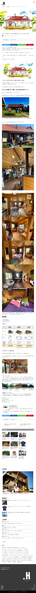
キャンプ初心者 (18, 550)
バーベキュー (12, 555)
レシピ (31, 555)
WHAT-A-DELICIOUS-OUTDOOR (13, 547)
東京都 (4, 560)
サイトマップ (33, 587)
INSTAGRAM (2, 587)
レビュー (4, 556)
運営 (34, 586)
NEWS (4, 547)
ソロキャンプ (17, 553)
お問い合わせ (33, 589)
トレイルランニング (25, 553)
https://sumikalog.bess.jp (6, 321)
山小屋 (25, 558)
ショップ (11, 553)
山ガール (20, 558)
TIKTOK (2, 588)
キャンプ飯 (4, 552)
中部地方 (17, 556)
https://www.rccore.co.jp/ (6, 401)
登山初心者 (30, 560)
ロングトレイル (10, 556)
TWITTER (2, 585)
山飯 (29, 558)
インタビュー (19, 549)
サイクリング (5, 553)
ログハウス (15, 39)
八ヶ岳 (4, 558)
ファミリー (25, 555)
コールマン (25, 552)
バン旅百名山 (5, 555)
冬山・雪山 (9, 558)
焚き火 (14, 560)
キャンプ (4, 550)
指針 (34, 585)
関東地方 (19, 561)
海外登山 (9, 560)
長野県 (14, 561)
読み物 (9, 561)
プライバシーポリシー (32, 588)
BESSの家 (12, 39)
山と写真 (15, 558)
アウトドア (22, 547)
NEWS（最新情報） (6, 39)
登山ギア (23, 560)
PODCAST (2, 589)
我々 (34, 584)
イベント (13, 549)
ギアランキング (11, 552)
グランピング (18, 552)
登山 (18, 560)
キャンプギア (11, 550)
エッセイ (25, 549)
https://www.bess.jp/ (5, 399)
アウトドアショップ (6, 549)
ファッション (19, 555)
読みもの (4, 561)
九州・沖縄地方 (23, 556)
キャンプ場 (25, 550)
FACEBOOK (2, 586)
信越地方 (30, 556)
